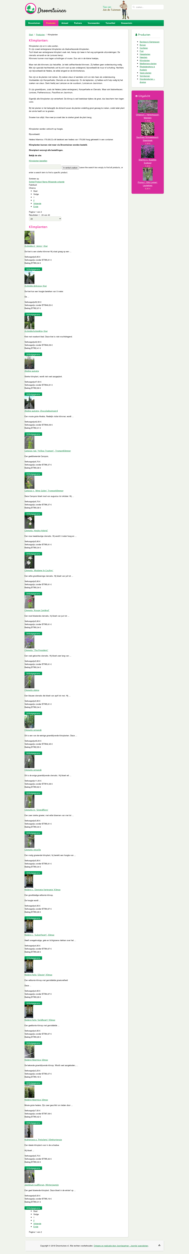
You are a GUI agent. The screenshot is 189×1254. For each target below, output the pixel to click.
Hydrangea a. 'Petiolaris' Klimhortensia (43, 1139)
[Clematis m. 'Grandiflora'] (29, 801)
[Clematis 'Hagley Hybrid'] (29, 521)
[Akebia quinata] (29, 362)
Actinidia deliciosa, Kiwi (36, 285)
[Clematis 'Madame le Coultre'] (29, 561)
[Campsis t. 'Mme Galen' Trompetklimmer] (29, 481)
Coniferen (144, 48)
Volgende (37, 203)
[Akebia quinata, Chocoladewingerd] (29, 402)
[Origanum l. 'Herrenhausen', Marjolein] (148, 106)
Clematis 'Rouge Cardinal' (37, 610)
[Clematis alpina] (29, 681)
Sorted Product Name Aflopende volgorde (46, 181)
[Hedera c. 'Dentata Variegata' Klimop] (29, 880)
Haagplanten (145, 54)
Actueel (64, 23)
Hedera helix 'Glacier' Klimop (38, 974)
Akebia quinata (32, 370)
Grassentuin (126, 23)
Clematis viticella (33, 849)
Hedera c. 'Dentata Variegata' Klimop (43, 889)
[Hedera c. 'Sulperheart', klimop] (29, 926)
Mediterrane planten (148, 63)
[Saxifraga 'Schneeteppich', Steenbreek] (147, 128)
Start (31, 34)
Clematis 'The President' (36, 650)
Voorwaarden (94, 23)
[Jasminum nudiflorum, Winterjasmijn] (29, 1176)
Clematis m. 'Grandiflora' (36, 809)
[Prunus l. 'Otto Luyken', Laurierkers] (148, 173)
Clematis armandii (33, 730)
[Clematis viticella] (29, 840)
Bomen (143, 44)
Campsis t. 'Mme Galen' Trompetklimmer (44, 490)
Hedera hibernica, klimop (36, 1059)
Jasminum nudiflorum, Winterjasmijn (42, 1184)
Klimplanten (145, 60)
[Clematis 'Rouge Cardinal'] (29, 601)
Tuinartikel (110, 23)
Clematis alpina (32, 690)
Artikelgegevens (33, 269)
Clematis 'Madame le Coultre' (39, 570)
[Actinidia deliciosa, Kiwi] (29, 277)
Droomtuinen (34, 23)
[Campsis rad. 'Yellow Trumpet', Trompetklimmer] (29, 441)
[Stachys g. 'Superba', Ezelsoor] (147, 151)
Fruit (142, 51)
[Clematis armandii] (29, 721)
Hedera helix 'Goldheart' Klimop (40, 1019)
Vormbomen (145, 75)
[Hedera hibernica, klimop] (29, 1051)
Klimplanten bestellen (38, 160)
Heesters (143, 57)
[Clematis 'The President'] (29, 641)
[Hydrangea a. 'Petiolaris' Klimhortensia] (29, 1130)
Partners (78, 23)
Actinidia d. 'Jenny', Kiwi (36, 245)
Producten (51, 23)
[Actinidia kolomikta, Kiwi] (29, 322)
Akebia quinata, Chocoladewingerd (41, 410)
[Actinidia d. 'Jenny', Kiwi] (29, 237)
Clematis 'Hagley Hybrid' (36, 530)
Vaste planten (145, 72)
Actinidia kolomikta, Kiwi (36, 331)
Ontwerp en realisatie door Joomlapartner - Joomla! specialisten (121, 1245)
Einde (35, 206)
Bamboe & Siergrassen (149, 41)
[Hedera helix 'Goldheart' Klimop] (29, 1011)
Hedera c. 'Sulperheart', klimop (39, 934)
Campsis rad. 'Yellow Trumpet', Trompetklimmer (48, 450)
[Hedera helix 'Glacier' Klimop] (29, 965)
